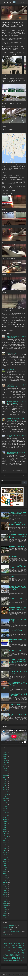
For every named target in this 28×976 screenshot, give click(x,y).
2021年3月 (5, 806)
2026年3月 (5, 756)
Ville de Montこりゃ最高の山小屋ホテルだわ (12, 931)
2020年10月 (5, 815)
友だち (12, 953)
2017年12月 (5, 878)
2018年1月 (5, 877)
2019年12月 (5, 833)
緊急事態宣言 (7, 958)
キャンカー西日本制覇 (19, 945)
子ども (6, 955)
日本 (21, 955)
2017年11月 (5, 880)
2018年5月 (5, 869)
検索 (2, 480)
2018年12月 (5, 856)
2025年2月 (5, 768)
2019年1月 (5, 854)
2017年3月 (5, 896)
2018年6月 (5, 867)
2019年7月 (5, 842)
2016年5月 (5, 915)
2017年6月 (5, 890)
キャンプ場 (19, 947)
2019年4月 (5, 848)
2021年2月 (5, 808)
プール (11, 950)
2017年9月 (5, 884)
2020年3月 (5, 827)
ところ (7, 945)
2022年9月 (5, 796)
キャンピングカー (8, 947)
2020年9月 (5, 817)
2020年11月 (5, 814)
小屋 (9, 955)
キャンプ (15, 947)
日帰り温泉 (17, 955)
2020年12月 (5, 812)
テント (15, 949)
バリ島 (21, 949)
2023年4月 (5, 783)
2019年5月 (5, 846)
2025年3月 (5, 766)
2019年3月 (5, 850)
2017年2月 (5, 898)
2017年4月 (5, 894)
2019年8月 (5, 840)
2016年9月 (5, 907)
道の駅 (8, 960)
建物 (11, 955)
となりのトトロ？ (11, 369)
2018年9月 (5, 861)
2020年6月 (5, 821)
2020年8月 (5, 819)
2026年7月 (5, 752)
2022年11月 (5, 793)
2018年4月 (5, 871)
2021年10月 (5, 798)
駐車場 (15, 960)
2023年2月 (5, 787)
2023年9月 (5, 777)
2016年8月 (5, 909)
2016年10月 (5, 905)
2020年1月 (5, 831)
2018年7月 (5, 865)
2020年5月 (5, 823)
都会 (11, 960)
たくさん (4, 945)
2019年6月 (5, 844)
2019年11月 (5, 835)
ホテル (14, 950)
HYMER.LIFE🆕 (8, 2)
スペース (8, 949)
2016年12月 (5, 901)
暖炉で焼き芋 (5, 929)
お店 (24, 943)
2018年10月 (5, 859)
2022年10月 (5, 794)
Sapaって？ (5, 934)
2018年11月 (5, 857)
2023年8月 (5, 779)
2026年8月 (5, 751)
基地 (22, 953)
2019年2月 (5, 852)
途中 (6, 960)
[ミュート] (22, 742)
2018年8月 (5, 863)
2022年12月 (5, 791)
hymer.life (9, 943)
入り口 (9, 953)
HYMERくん (18, 943)
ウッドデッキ (12, 945)
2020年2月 (5, 829)
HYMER (5, 943)
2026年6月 (5, 754)
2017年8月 (5, 886)
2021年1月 (5, 810)
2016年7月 (5, 911)
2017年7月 (5, 888)
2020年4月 (5, 825)
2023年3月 (5, 785)
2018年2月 (5, 875)
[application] (14, 736)
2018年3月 (5, 873)
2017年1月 (5, 900)
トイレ (18, 949)
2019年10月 (5, 836)
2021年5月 (5, 802)
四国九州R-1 (17, 953)
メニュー (24, 2)
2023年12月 (5, 775)
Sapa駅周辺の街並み (7, 927)
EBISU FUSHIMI (17, 26)
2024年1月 (5, 773)
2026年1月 (5, 758)
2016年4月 (5, 917)
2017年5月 (5, 892)
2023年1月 (5, 789)
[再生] (3, 742)
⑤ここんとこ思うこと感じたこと (15, 470)
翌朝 (11, 958)
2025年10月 (5, 762)
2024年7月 (5, 770)
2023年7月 (5, 781)
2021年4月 (5, 804)
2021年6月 (5, 800)
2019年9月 (5, 838)
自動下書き (17, 957)
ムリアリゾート (19, 950)
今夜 (7, 953)
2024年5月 (5, 772)
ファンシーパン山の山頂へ (8, 925)
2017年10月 (5, 882)
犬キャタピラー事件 (11, 353)
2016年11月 (5, 903)
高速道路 (19, 960)
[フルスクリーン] (25, 742)
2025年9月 (5, 764)
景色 (4, 958)
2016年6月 (5, 913)
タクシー (11, 949)
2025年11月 (5, 760)
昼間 (23, 955)
